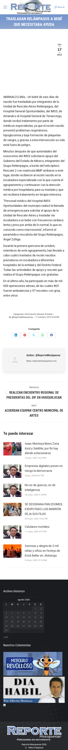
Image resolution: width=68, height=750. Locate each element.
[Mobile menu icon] (5, 7)
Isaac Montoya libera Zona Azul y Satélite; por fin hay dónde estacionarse (42, 448)
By (21, 317)
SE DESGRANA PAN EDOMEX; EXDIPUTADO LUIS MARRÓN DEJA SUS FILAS (44, 509)
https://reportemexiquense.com (41, 361)
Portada (48, 314)
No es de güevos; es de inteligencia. (40, 487)
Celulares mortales (37, 526)
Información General (34, 314)
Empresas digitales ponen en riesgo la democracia (44, 468)
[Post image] (12, 448)
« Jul (5, 637)
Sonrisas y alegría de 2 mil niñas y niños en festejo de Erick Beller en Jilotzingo (42, 550)
